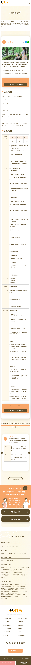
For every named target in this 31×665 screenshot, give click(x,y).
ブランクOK (23, 584)
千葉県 (12, 21)
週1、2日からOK (16, 593)
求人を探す (6, 622)
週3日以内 (23, 588)
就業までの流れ (7, 625)
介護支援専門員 (17, 553)
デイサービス (19, 569)
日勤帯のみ (10, 589)
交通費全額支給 (4, 584)
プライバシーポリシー (6, 658)
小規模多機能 (16, 574)
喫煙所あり (14, 591)
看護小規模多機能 (18, 572)
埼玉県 (17, 546)
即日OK (11, 584)
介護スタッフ (4, 553)
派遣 (2, 560)
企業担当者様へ (21, 622)
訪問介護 (23, 576)
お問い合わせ (16, 650)
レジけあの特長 (7, 618)
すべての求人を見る (15, 479)
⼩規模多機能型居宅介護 (7, 576)
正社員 (6, 560)
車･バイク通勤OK (20, 586)
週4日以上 (11, 586)
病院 (22, 574)
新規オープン (4, 598)
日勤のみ (13, 594)
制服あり (18, 588)
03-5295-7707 (13, 310)
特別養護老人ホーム (23, 567)
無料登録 (5, 635)
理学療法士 (24, 553)
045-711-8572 (17, 643)
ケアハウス (16, 576)
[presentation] (2, 453)
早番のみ (9, 593)
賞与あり (17, 596)
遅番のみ (3, 593)
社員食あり (10, 596)
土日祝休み (3, 588)
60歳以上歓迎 (11, 588)
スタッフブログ (21, 635)
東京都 (2, 546)
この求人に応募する (16, 84)
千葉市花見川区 (19, 21)
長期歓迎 (17, 584)
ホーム (2, 21)
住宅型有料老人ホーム (6, 574)
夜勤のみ (17, 589)
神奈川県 (8, 546)
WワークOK (4, 589)
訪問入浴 (3, 577)
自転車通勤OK (4, 586)
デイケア (26, 574)
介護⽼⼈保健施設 (14, 571)
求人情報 (8, 21)
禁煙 (24, 594)
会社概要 (20, 625)
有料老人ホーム (4, 567)
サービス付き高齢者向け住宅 (8, 569)
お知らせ (20, 632)
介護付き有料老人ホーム (7, 572)
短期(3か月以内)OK (5, 591)
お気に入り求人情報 (23, 618)
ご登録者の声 (6, 632)
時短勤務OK (4, 596)
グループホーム (13, 567)
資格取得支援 (23, 596)
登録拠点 (20, 628)
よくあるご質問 (7, 628)
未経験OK (19, 594)
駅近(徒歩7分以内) (5, 594)
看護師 (10, 553)
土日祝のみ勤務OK (22, 591)
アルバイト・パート (14, 560)
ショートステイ (4, 571)
